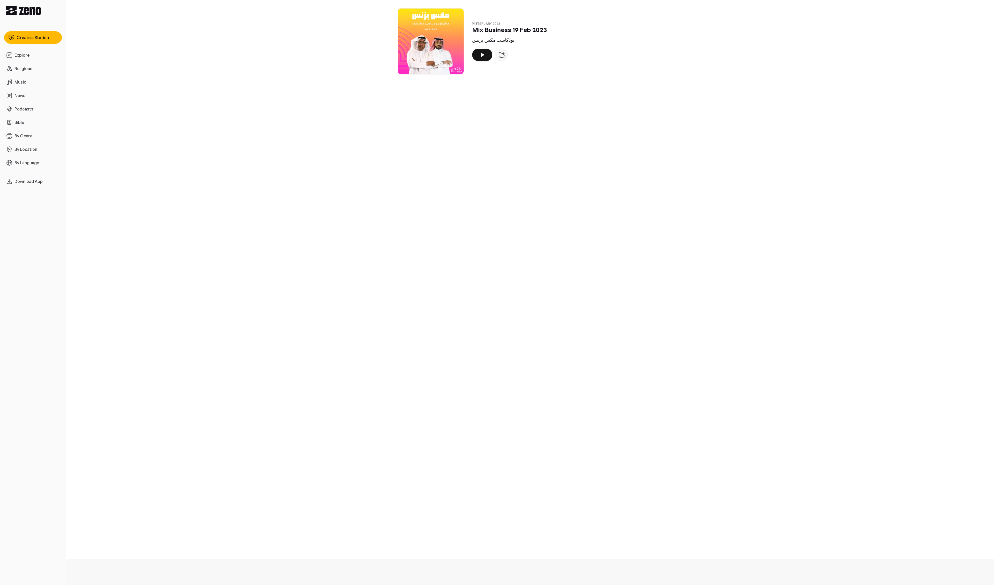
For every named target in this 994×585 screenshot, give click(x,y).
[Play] (482, 55)
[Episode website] (501, 55)
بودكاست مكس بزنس (493, 40)
